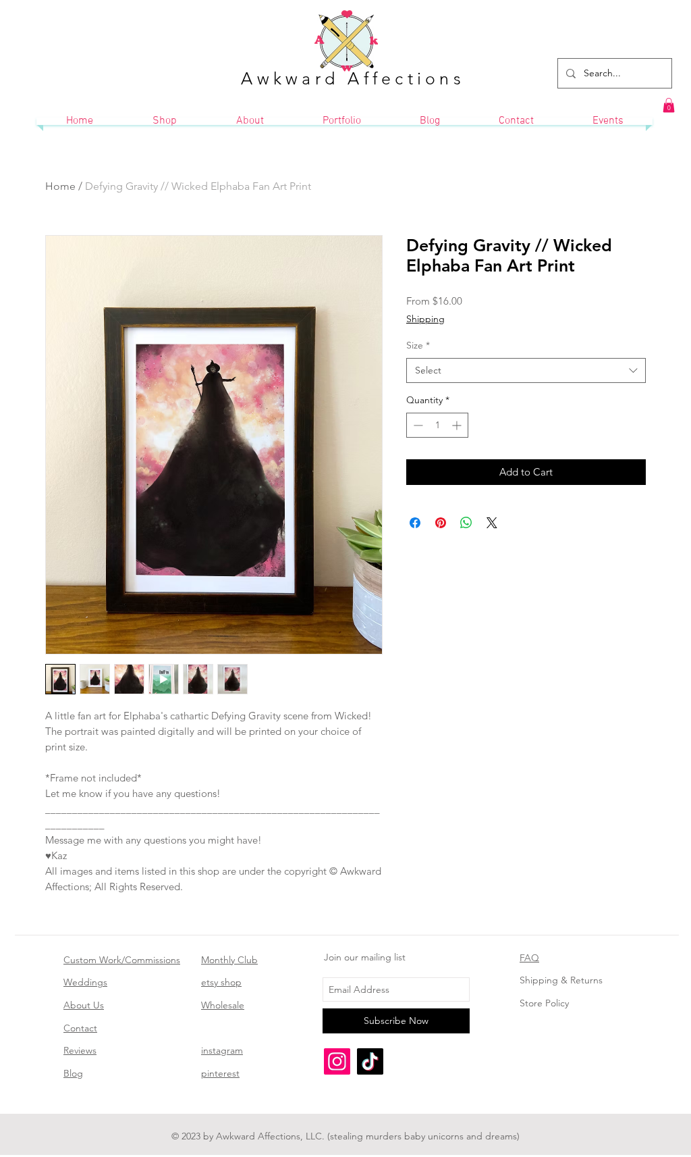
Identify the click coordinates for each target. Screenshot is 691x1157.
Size (418, 345)
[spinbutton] (437, 425)
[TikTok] (370, 1061)
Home (60, 186)
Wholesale (222, 1005)
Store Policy (544, 1003)
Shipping (425, 319)
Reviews (79, 1050)
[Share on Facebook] (415, 523)
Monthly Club (229, 960)
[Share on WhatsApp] (466, 523)
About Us (83, 1005)
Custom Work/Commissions (121, 960)
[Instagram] (337, 1061)
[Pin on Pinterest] (441, 523)
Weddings (85, 982)
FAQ (529, 958)
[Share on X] (492, 523)
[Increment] (457, 425)
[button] (669, 105)
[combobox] (526, 371)
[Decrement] (416, 425)
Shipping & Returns (561, 980)
